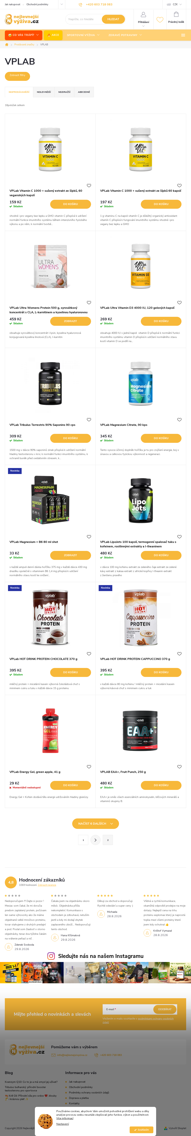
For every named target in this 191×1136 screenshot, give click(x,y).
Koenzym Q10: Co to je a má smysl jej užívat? (31, 1082)
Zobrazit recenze (47, 885)
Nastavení (62, 1124)
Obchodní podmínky (37, 4)
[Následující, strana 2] (95, 840)
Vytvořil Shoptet (177, 1128)
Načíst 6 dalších (92, 824)
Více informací (64, 1118)
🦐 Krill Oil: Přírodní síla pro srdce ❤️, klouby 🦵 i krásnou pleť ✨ (31, 1097)
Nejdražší (64, 92)
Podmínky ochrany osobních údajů (89, 1092)
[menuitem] (23, 35)
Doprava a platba (79, 1098)
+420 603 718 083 (111, 1055)
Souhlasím (143, 1130)
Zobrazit (70, 321)
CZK (175, 4)
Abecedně (84, 92)
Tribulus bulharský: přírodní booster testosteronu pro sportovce (25, 1088)
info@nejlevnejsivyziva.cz (72, 1055)
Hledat (113, 19)
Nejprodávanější (19, 92)
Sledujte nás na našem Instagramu (101, 956)
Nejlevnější (44, 92)
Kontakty (74, 1103)
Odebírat (165, 1009)
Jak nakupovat (12, 4)
